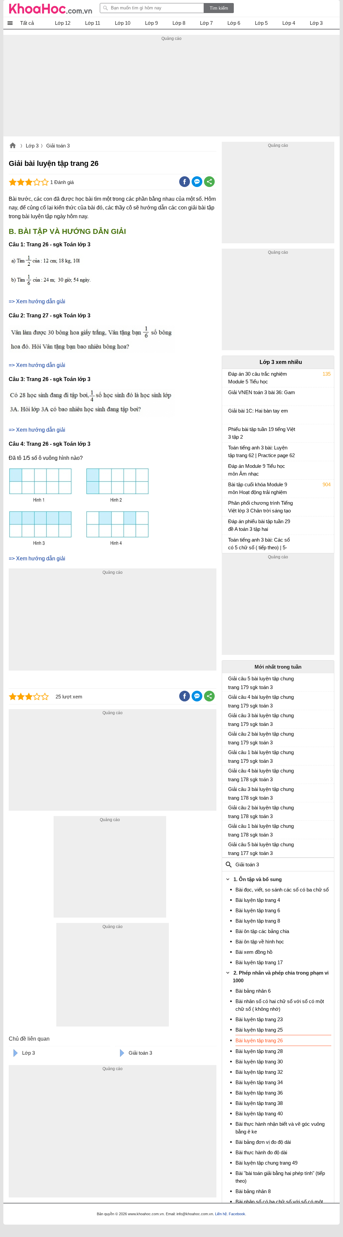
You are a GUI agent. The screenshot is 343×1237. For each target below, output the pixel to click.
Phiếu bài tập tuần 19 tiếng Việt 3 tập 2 (261, 433)
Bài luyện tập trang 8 (257, 921)
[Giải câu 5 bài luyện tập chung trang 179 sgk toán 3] (230, 681)
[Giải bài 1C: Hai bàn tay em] (230, 414)
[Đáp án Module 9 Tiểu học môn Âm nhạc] (230, 469)
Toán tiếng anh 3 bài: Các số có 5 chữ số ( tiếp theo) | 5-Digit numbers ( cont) (259, 544)
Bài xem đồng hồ (253, 952)
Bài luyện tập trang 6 (257, 910)
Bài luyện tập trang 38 (259, 1103)
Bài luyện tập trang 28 (259, 1051)
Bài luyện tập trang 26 (259, 1040)
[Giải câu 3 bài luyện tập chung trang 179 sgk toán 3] (230, 718)
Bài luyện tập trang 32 (259, 1072)
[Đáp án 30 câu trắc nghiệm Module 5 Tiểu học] (230, 377)
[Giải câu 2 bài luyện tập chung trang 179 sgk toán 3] (230, 736)
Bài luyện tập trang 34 (259, 1082)
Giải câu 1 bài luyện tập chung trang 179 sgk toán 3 (261, 756)
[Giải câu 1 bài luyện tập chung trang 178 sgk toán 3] (230, 828)
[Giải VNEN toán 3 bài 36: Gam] (230, 395)
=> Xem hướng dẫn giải (37, 301)
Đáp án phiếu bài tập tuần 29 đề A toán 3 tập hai (259, 525)
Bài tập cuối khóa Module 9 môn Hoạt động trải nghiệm (257, 488)
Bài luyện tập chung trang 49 (266, 1163)
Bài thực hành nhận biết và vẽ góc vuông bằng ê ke (280, 1127)
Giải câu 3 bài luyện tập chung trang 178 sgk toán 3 (261, 793)
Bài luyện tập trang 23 (259, 1019)
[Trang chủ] (50, 8)
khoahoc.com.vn (13, 146)
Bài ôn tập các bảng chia (262, 931)
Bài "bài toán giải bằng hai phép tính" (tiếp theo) (280, 1177)
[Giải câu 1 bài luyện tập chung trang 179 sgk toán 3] (230, 755)
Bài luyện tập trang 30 (259, 1061)
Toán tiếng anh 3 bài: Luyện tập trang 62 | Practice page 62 (261, 451)
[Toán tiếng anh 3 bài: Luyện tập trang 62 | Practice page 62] (230, 450)
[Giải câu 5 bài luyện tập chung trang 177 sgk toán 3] (230, 847)
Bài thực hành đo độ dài (261, 1152)
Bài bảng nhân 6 (253, 991)
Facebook (237, 1214)
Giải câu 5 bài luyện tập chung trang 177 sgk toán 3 (261, 849)
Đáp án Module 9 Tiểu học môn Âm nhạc (256, 470)
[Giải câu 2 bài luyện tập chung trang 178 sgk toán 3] (230, 810)
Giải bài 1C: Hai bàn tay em (258, 411)
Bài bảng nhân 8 (253, 1191)
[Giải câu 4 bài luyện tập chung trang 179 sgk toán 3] (230, 699)
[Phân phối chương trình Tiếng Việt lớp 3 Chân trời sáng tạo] (230, 506)
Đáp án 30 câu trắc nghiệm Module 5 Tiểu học (257, 377)
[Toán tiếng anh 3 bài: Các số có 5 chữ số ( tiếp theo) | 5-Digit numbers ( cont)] (230, 543)
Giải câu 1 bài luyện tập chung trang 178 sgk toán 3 (261, 830)
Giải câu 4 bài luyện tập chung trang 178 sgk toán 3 (261, 775)
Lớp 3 (32, 145)
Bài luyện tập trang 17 (259, 962)
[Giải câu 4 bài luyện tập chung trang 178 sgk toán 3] (230, 773)
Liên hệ (221, 1214)
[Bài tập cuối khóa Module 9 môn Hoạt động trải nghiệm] (230, 487)
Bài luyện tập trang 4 (257, 900)
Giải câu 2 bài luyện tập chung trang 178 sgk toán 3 (261, 812)
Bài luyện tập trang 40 (259, 1113)
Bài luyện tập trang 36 (259, 1093)
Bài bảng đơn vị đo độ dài (263, 1142)
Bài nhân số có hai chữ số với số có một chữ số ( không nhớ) (279, 1005)
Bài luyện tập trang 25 (259, 1030)
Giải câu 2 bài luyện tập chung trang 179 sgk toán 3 (261, 738)
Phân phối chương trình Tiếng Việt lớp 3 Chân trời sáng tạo (260, 506)
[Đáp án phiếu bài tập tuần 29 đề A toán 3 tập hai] (230, 524)
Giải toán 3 (58, 145)
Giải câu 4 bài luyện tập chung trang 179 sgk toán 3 (261, 701)
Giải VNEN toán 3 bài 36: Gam (261, 392)
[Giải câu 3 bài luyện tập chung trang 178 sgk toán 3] (230, 792)
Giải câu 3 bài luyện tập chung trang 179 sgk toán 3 (261, 720)
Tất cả (27, 23)
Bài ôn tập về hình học (259, 941)
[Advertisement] (171, 89)
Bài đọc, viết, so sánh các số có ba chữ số (282, 889)
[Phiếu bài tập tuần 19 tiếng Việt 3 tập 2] (230, 432)
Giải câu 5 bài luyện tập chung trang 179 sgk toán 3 (261, 683)
